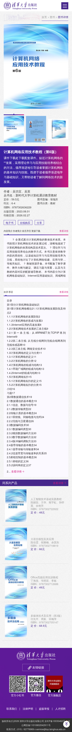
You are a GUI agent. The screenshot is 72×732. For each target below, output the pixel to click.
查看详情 (63, 230)
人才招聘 (60, 708)
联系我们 (11, 708)
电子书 (9, 223)
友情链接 (38, 667)
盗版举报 (44, 708)
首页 (44, 17)
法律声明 (28, 708)
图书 (52, 17)
